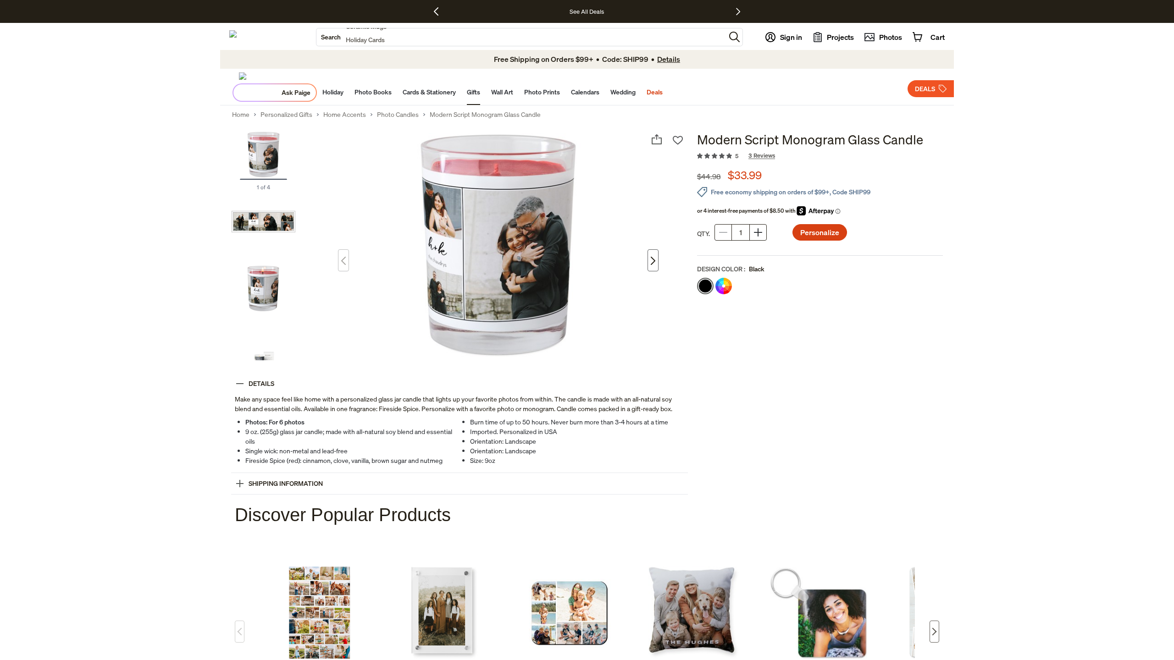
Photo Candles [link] (398, 114)
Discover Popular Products (343, 515)
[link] (820, 156)
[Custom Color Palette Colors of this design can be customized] (723, 286)
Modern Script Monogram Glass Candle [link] (485, 114)
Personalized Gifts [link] (286, 114)
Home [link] (240, 114)
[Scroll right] (934, 632)
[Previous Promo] (439, 11)
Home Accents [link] (344, 114)
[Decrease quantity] (723, 232)
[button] (734, 37)
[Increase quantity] (758, 232)
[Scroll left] (239, 632)
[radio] (705, 286)
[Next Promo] (738, 11)
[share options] (656, 139)
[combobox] (521, 37)
